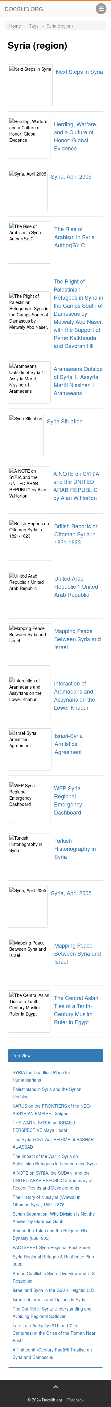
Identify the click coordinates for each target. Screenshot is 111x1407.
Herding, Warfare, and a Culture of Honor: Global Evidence (75, 136)
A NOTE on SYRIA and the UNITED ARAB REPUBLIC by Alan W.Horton (76, 485)
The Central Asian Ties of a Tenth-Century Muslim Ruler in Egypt (76, 1010)
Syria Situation (65, 421)
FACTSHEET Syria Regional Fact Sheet (51, 1247)
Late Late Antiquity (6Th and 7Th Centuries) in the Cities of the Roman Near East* (54, 1332)
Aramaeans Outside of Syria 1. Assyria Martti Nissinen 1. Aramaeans (78, 380)
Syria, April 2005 (71, 176)
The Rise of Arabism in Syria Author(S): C (74, 237)
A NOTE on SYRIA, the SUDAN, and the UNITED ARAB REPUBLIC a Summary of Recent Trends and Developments (52, 1180)
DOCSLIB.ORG (24, 9)
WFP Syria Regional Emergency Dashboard (68, 800)
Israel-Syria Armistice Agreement (69, 743)
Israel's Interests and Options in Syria (49, 1299)
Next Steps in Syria (79, 71)
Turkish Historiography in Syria (75, 848)
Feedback (75, 1400)
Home (15, 26)
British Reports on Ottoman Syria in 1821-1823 (76, 534)
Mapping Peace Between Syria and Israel (77, 639)
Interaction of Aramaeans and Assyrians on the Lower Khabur (74, 695)
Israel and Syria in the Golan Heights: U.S (53, 1290)
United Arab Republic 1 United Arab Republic (76, 586)
